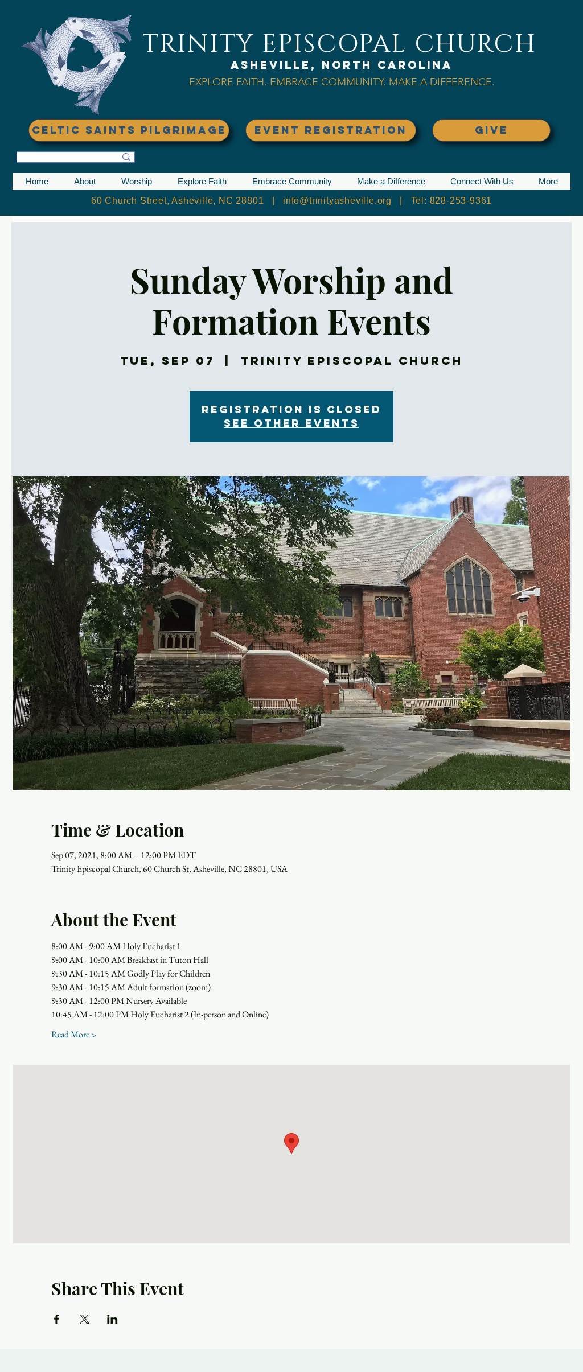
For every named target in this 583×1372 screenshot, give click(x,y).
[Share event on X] (84, 1319)
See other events (291, 423)
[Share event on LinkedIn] (112, 1319)
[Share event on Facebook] (56, 1319)
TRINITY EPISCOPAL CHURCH (339, 44)
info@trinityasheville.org (337, 200)
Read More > (73, 1034)
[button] (84, 181)
